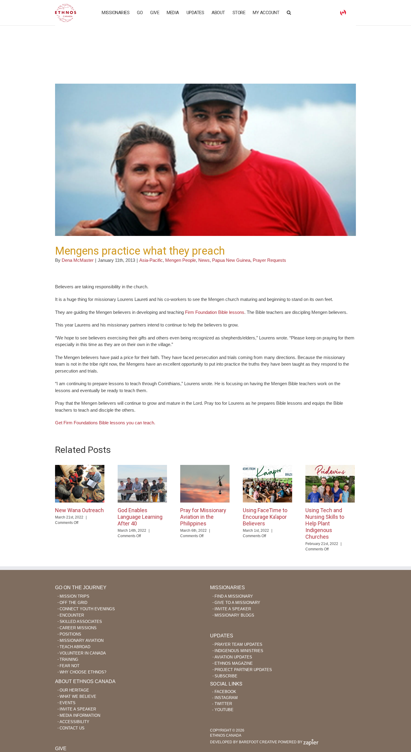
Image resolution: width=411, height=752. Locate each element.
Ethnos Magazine (234, 663)
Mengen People (180, 260)
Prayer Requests (269, 260)
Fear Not (69, 666)
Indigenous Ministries (239, 650)
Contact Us (72, 728)
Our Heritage (74, 690)
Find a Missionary (234, 596)
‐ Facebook (224, 691)
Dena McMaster (78, 260)
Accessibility (74, 722)
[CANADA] (343, 12)
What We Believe (78, 696)
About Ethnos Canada (85, 681)
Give (60, 748)
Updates (221, 635)
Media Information (80, 715)
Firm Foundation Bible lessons (214, 312)
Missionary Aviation (82, 640)
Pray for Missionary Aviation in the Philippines (203, 517)
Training (69, 659)
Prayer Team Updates (238, 644)
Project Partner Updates (243, 669)
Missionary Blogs (234, 615)
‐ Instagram (225, 697)
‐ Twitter (222, 703)
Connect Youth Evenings (87, 609)
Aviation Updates (233, 657)
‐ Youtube (222, 709)
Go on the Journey (81, 587)
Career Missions (78, 628)
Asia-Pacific (151, 260)
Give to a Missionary (237, 602)
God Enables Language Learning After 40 (140, 517)
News (204, 260)
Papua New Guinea (231, 260)
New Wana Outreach (79, 510)
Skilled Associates (81, 621)
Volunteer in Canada (83, 653)
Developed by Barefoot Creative (243, 742)
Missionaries (227, 587)
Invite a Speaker (233, 609)
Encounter (72, 615)
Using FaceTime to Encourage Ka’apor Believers (265, 517)
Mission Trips (74, 596)
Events (68, 703)
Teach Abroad (75, 647)
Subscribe (226, 676)
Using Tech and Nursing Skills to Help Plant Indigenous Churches (324, 523)
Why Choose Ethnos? (83, 672)
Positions (70, 634)
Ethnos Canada (65, 13)
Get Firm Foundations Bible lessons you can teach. (105, 422)
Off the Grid (73, 602)
